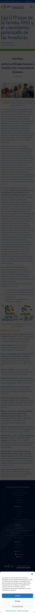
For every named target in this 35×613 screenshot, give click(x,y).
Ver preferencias (17, 606)
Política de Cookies (11, 610)
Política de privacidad (22, 610)
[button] (32, 574)
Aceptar (17, 596)
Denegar (17, 601)
